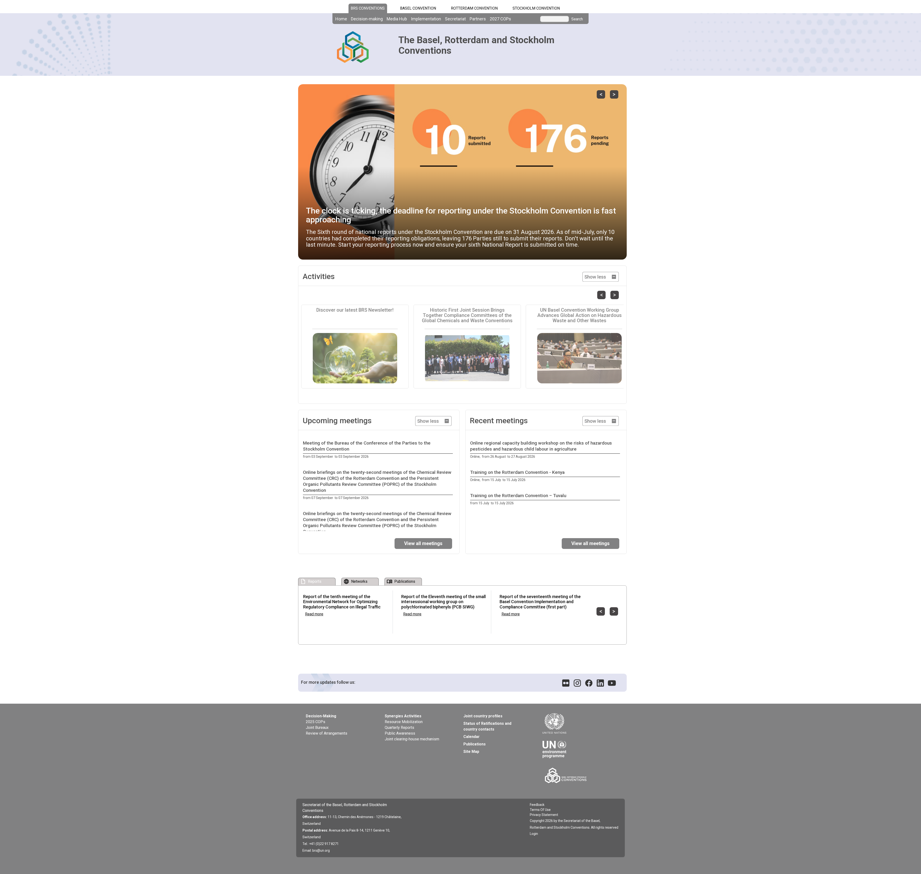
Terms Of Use (540, 810)
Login (534, 834)
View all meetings (423, 543)
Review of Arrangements (326, 733)
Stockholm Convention (536, 8)
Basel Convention (418, 8)
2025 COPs (315, 721)
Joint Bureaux (317, 727)
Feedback (537, 805)
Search (577, 19)
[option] (379, 450)
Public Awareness (400, 733)
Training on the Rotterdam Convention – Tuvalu (518, 495)
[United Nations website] (578, 723)
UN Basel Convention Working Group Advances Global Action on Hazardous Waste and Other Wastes (579, 315)
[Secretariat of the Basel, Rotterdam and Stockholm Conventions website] (579, 775)
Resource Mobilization (404, 721)
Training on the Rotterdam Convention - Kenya (517, 472)
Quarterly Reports (399, 727)
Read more (314, 614)
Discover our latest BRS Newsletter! (355, 310)
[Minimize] (600, 276)
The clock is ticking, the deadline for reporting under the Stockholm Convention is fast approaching (461, 215)
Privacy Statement (544, 815)
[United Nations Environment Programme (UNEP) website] (578, 746)
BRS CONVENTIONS (368, 8)
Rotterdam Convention (474, 8)
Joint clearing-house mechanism (412, 739)
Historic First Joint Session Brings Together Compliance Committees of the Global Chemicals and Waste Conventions (467, 315)
